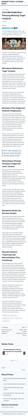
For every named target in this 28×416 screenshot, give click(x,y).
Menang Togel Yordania (8, 318)
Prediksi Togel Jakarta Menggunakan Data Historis (21, 331)
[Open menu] (25, 3)
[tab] (11, 360)
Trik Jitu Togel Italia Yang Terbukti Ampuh (14, 384)
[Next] (24, 353)
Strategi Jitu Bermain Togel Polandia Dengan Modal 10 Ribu (12, 153)
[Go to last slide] (4, 353)
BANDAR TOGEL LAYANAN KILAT (10, 315)
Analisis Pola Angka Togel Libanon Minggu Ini (7, 330)
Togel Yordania (6, 321)
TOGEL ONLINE (5, 9)
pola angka (17, 303)
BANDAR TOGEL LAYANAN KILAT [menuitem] (16, 58)
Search (3, 367)
